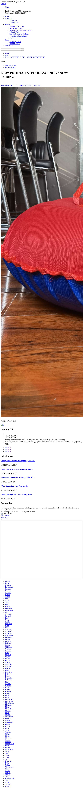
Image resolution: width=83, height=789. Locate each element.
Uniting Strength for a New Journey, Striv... (17, 494)
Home (7, 17)
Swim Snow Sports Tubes (18, 36)
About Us (8, 18)
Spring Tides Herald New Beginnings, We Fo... (18, 461)
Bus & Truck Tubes (16, 28)
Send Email (5, 516)
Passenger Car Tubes (17, 26)
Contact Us (9, 46)
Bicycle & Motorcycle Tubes (19, 34)
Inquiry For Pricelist (7, 510)
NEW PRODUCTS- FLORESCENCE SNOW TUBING (25, 57)
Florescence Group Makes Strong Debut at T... (18, 477)
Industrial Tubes (15, 32)
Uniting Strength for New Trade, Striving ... (17, 469)
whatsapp (4, 517)
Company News (15, 42)
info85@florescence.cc (13, 434)
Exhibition (13, 20)
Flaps (11, 38)
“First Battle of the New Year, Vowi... (14, 486)
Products (8, 24)
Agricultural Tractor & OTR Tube (21, 30)
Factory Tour (14, 22)
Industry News (15, 44)
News (7, 40)
